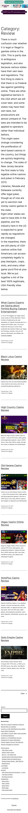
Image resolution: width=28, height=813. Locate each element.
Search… (3, 707)
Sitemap (14, 805)
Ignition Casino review (8, 752)
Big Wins (3, 770)
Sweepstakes (4, 779)
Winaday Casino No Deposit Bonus (11, 759)
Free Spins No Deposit (14, 809)
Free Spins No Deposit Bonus (14, 2)
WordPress (15, 798)
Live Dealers (4, 765)
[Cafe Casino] (14, 6)
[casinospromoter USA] (14, 12)
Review (10, 342)
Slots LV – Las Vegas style (9, 754)
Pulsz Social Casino (7, 790)
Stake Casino (5, 781)
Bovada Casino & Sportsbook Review (12, 757)
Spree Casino (5, 785)
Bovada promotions (7, 776)
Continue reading (6, 335)
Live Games (5, 768)
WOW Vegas (5, 788)
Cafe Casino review (7, 750)
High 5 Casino (6, 783)
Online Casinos (5, 748)
